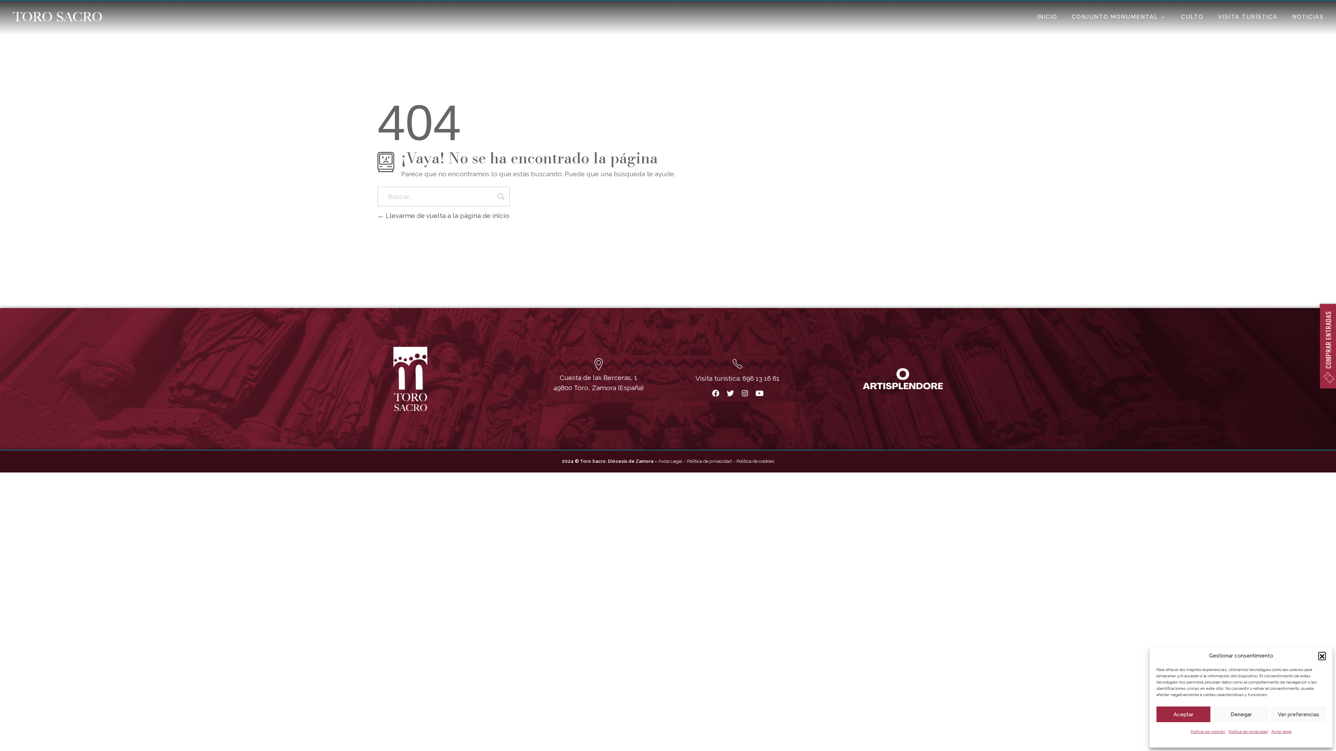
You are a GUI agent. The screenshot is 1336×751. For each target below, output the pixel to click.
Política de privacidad (1248, 731)
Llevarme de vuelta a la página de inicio (446, 215)
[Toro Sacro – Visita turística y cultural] (57, 16)
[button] (1322, 655)
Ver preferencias (1298, 714)
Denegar (1241, 714)
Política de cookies (1208, 731)
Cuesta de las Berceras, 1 (598, 377)
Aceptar (1183, 714)
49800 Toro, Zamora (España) (598, 387)
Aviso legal (1281, 731)
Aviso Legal (670, 461)
